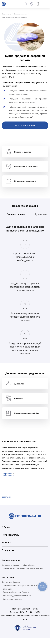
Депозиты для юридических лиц (17, 595)
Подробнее (7, 473)
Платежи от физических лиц (30, 568)
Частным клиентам (20, 14)
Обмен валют (9, 568)
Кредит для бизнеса (11, 582)
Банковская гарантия (12, 599)
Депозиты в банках (10, 565)
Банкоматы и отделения (31, 4)
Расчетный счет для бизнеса (16, 592)
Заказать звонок (38, 4)
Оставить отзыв (25, 4)
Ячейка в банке (28, 565)
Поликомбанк (6, 14)
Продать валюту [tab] (16, 214)
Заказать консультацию (25, 125)
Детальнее (6, 497)
